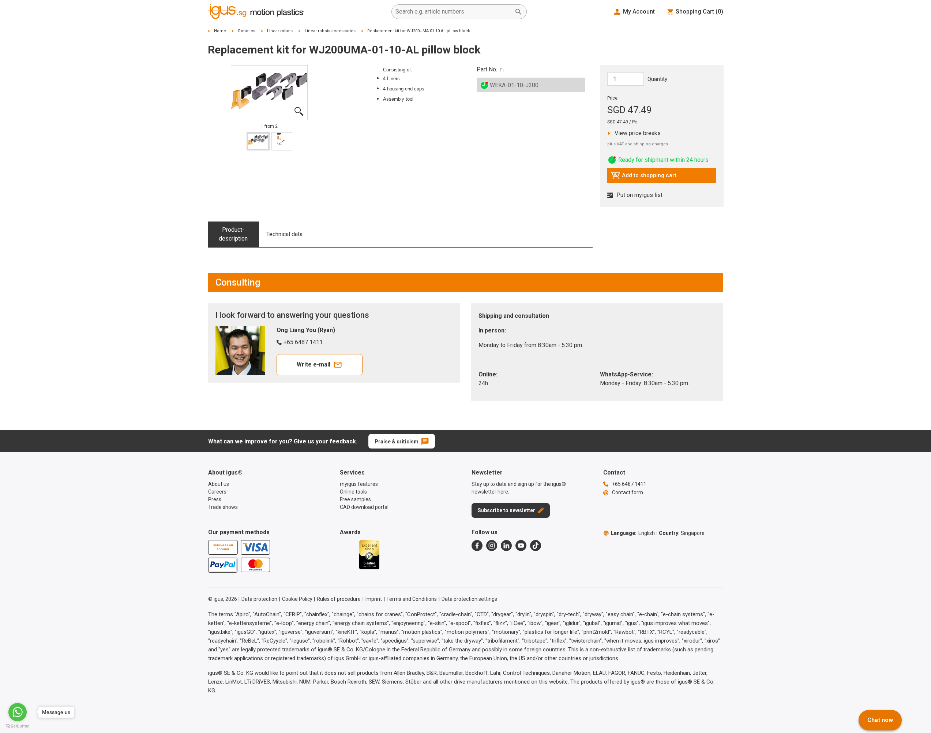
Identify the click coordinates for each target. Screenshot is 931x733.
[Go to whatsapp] (17, 712)
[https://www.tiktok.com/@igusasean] (535, 545)
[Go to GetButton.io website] (17, 726)
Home (220, 31)
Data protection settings (469, 599)
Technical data (284, 234)
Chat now (880, 720)
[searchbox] (453, 11)
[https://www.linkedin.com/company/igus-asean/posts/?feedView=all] (506, 545)
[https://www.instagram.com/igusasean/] (491, 545)
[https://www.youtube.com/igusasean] (520, 545)
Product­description (233, 234)
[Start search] (518, 11)
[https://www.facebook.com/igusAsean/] (477, 545)
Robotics (246, 31)
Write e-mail (313, 364)
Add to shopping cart (643, 177)
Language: (633, 533)
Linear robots (280, 31)
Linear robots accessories (330, 31)
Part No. (487, 69)
